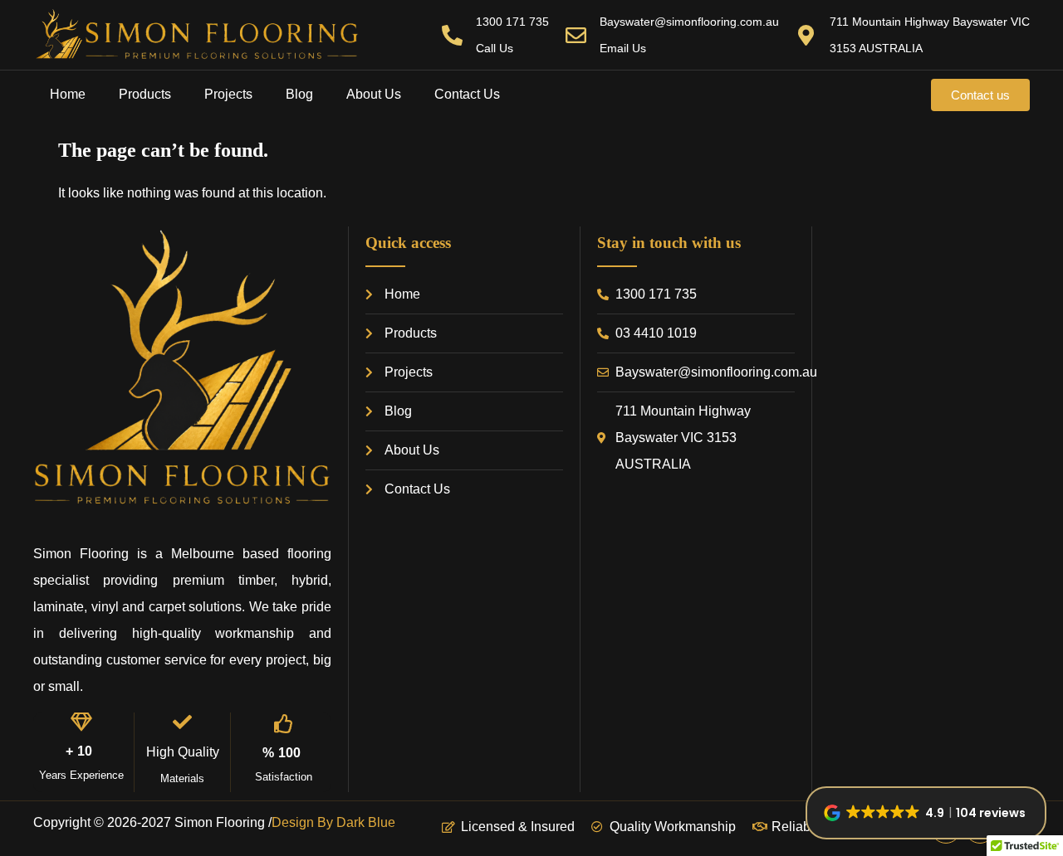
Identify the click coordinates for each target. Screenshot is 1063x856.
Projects (228, 94)
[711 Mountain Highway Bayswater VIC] (806, 35)
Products (145, 94)
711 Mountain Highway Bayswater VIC (930, 21)
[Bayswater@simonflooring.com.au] (576, 35)
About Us (373, 94)
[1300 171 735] (452, 35)
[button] (926, 812)
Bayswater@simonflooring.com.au (689, 21)
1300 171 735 (512, 21)
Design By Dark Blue (333, 822)
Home (68, 94)
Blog (299, 94)
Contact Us (467, 94)
